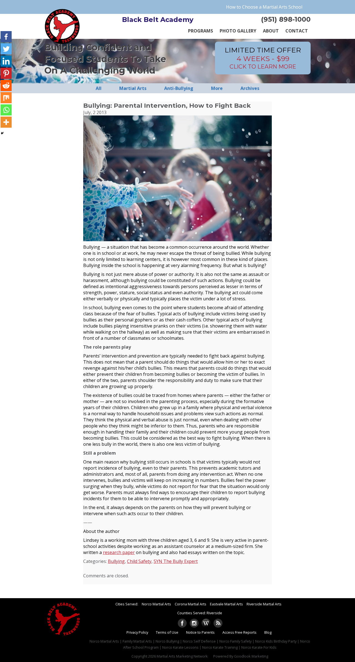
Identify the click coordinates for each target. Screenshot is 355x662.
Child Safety (139, 561)
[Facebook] (6, 36)
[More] (6, 122)
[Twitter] (6, 48)
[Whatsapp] (6, 109)
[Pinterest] (6, 73)
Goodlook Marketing (251, 656)
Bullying (116, 561)
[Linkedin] (6, 61)
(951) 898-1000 (286, 19)
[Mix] (6, 97)
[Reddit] (6, 85)
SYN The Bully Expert (176, 561)
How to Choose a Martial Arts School (264, 7)
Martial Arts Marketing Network (182, 656)
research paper (119, 552)
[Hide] (2, 133)
